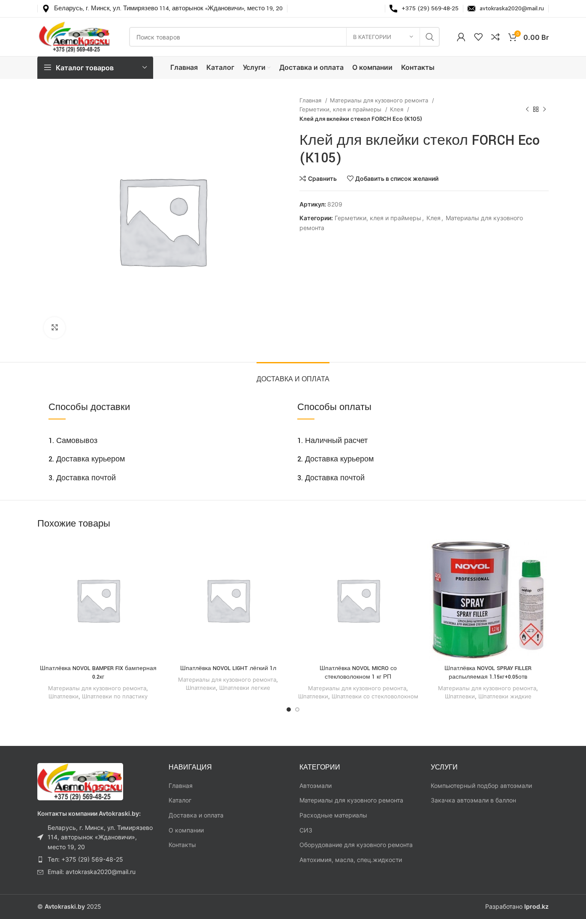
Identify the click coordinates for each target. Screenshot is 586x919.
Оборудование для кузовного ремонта (356, 844)
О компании (186, 830)
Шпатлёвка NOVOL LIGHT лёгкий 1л (228, 668)
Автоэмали (315, 785)
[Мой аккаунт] (461, 36)
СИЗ (305, 830)
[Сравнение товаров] (495, 36)
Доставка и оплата (196, 815)
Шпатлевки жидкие (505, 696)
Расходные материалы (333, 815)
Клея (397, 109)
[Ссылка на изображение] (80, 781)
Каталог (180, 800)
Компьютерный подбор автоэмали (481, 785)
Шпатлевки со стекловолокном (375, 696)
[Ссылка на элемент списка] (96, 837)
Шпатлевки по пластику (115, 696)
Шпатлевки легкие (244, 687)
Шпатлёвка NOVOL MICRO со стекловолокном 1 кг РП (358, 673)
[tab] (293, 375)
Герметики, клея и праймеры (341, 109)
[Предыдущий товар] (527, 109)
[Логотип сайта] (74, 36)
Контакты (182, 844)
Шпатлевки (63, 696)
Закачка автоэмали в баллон (473, 800)
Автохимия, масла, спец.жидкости (350, 859)
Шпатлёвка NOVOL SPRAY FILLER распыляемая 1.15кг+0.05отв (488, 673)
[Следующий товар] (544, 109)
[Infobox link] (162, 8)
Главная (311, 100)
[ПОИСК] (430, 37)
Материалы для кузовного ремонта (380, 100)
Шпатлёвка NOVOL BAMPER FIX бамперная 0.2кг (98, 673)
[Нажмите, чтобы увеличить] (54, 327)
